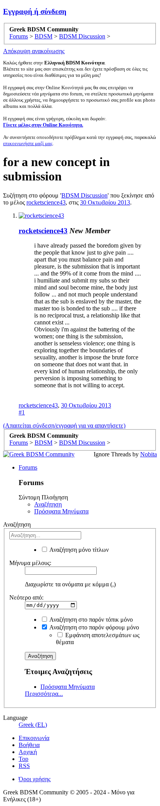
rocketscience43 (46, 202)
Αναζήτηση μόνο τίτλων (78, 549)
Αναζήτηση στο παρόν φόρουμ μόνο (93, 627)
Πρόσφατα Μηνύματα (61, 511)
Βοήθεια (29, 745)
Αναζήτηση (48, 504)
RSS (24, 766)
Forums (28, 467)
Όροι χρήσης (34, 779)
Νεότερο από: (26, 597)
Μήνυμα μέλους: (30, 563)
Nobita (148, 454)
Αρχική (28, 752)
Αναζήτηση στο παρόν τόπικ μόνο (90, 619)
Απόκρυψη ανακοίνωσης (33, 51)
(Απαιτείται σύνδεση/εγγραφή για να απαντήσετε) (64, 425)
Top (23, 759)
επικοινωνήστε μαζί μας (27, 143)
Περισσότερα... (44, 693)
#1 (22, 412)
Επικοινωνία (34, 738)
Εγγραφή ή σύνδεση (34, 11)
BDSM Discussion (84, 195)
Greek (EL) (33, 724)
